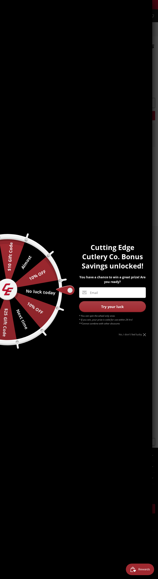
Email (94, 292)
